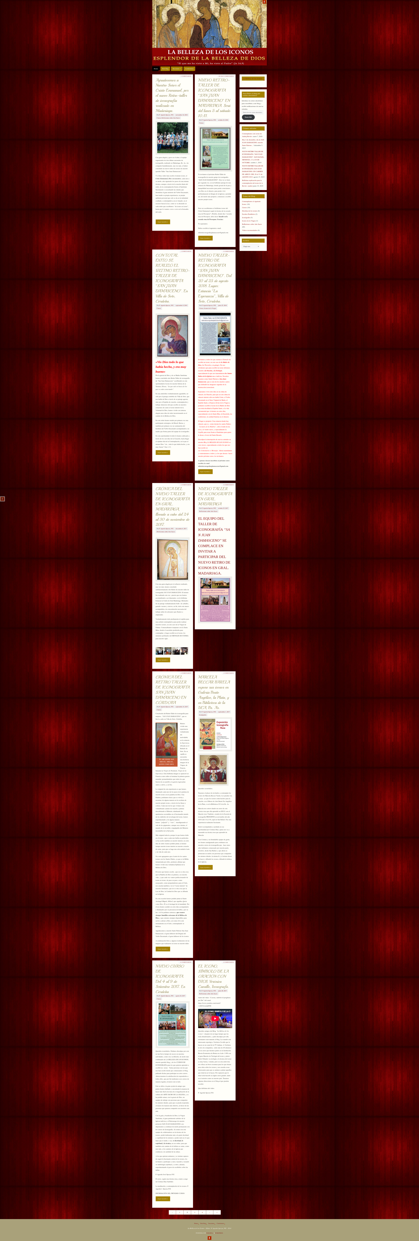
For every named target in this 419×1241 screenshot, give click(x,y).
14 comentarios (185, 962)
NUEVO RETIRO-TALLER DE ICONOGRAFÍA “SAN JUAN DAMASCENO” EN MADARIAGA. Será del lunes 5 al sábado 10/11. (214, 98)
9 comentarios (228, 251)
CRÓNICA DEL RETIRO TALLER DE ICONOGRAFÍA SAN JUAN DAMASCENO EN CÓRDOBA (173, 690)
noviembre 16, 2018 (181, 115)
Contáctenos (220, 1223)
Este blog (203, 1223)
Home (196, 1223)
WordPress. (219, 1233)
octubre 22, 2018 (223, 120)
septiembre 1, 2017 (224, 712)
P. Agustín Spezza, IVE (166, 115)
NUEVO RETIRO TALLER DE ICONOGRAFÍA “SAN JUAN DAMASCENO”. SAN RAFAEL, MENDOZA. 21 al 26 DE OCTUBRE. (253, 157)
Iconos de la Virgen (210, 308)
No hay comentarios (226, 76)
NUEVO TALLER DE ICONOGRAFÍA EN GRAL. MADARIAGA (215, 496)
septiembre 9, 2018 (181, 305)
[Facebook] (2, 499)
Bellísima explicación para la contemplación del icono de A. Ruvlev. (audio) (252, 183)
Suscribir (248, 117)
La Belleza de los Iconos (252, 78)
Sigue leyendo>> (163, 222)
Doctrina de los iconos (249, 211)
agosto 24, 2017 (180, 996)
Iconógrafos (202, 715)
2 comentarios (186, 673)
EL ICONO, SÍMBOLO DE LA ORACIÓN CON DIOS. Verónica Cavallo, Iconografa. (213, 976)
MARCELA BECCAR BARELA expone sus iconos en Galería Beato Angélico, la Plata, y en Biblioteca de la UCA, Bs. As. (214, 692)
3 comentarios (186, 76)
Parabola (209, 1233)
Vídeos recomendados (249, 230)
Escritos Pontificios (248, 214)
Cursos (159, 118)
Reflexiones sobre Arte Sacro (171, 118)
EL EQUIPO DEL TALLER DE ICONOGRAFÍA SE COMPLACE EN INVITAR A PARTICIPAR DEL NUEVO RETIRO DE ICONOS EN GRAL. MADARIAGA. (214, 545)
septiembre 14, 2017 (182, 707)
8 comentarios (228, 962)
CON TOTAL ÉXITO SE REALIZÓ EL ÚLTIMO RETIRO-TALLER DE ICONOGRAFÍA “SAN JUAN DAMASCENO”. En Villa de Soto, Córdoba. (173, 278)
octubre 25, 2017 (223, 508)
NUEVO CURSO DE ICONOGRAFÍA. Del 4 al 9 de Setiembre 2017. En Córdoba (170, 979)
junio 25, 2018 (222, 305)
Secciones (211, 1223)
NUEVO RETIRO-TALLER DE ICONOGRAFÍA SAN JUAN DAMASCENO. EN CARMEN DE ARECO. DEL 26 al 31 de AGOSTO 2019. (252, 171)
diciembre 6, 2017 (181, 529)
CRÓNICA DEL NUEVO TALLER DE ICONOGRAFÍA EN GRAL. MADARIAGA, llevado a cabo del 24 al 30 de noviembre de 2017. (173, 506)
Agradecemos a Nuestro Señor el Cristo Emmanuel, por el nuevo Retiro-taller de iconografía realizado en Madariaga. (172, 95)
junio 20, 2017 (222, 991)
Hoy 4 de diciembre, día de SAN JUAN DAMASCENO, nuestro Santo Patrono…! (253, 142)
